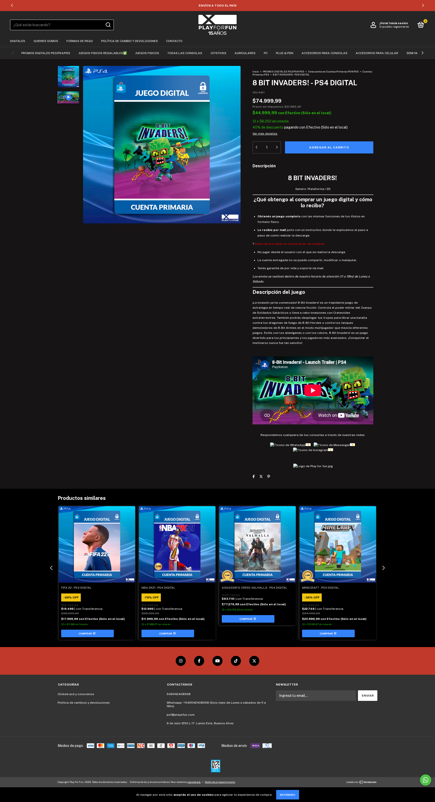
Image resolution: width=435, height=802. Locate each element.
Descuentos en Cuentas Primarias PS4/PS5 (333, 71)
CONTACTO (174, 41)
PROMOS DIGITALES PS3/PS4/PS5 (45, 53)
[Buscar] (108, 24)
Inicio (255, 71)
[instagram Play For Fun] (181, 661)
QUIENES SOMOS (45, 41)
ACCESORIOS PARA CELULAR (377, 53)
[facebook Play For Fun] (199, 661)
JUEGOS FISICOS (147, 53)
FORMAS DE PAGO (79, 41)
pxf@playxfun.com (181, 714)
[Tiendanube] (361, 783)
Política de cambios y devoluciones (84, 702)
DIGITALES (17, 41)
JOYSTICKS (218, 53)
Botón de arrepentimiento (220, 781)
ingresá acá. (194, 781)
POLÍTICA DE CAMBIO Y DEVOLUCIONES (129, 41)
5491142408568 (179, 694)
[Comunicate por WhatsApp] (425, 780)
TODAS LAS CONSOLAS (184, 53)
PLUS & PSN (284, 53)
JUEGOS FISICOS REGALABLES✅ (103, 53)
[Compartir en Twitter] (261, 477)
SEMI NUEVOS (417, 53)
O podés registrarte (394, 26)
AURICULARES (245, 53)
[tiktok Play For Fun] (236, 661)
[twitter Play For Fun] (254, 661)
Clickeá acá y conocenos (76, 694)
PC (266, 53)
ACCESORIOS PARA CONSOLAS (324, 53)
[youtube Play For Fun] (217, 661)
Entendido (287, 794)
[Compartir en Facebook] (253, 477)
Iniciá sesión (398, 23)
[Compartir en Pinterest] (268, 477)
